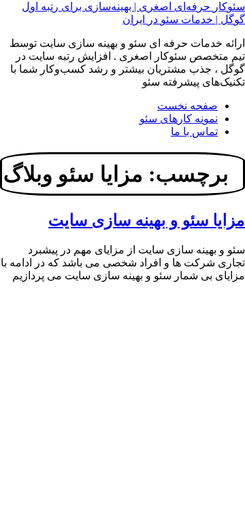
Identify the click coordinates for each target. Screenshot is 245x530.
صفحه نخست (187, 105)
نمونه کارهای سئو (179, 118)
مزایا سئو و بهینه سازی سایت (146, 220)
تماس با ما (194, 131)
